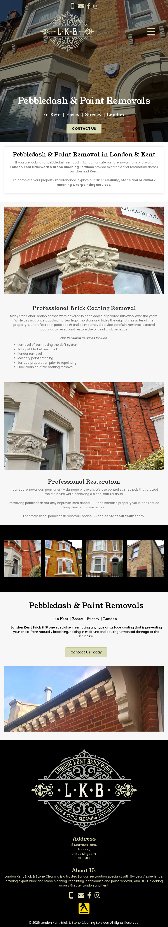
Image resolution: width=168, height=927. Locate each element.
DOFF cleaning (107, 180)
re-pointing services (93, 185)
